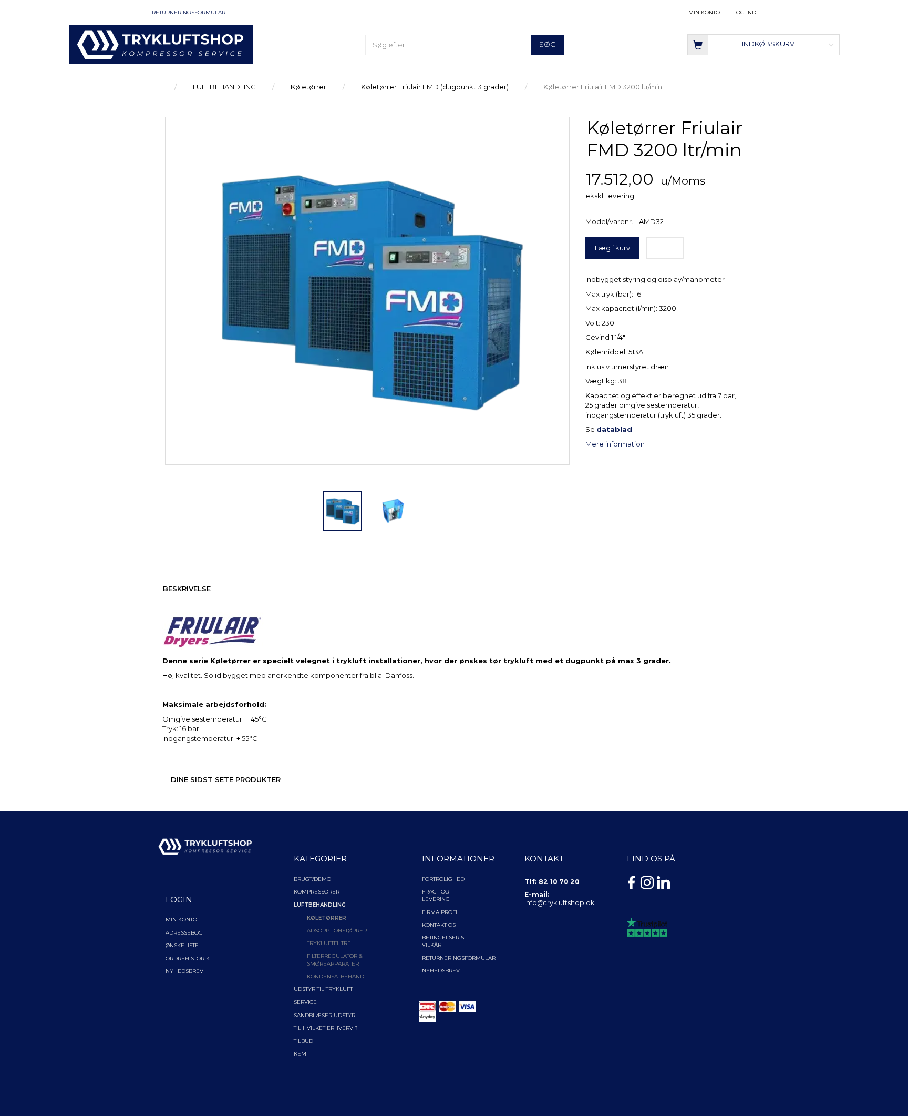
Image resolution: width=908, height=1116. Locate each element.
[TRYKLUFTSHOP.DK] (160, 43)
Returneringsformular (188, 12)
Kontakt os (439, 924)
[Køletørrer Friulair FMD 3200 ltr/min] (367, 291)
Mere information (615, 444)
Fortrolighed (443, 879)
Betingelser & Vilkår (443, 941)
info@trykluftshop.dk (559, 903)
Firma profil (441, 912)
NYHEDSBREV (441, 970)
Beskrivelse (187, 588)
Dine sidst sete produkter (226, 779)
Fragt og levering (436, 895)
